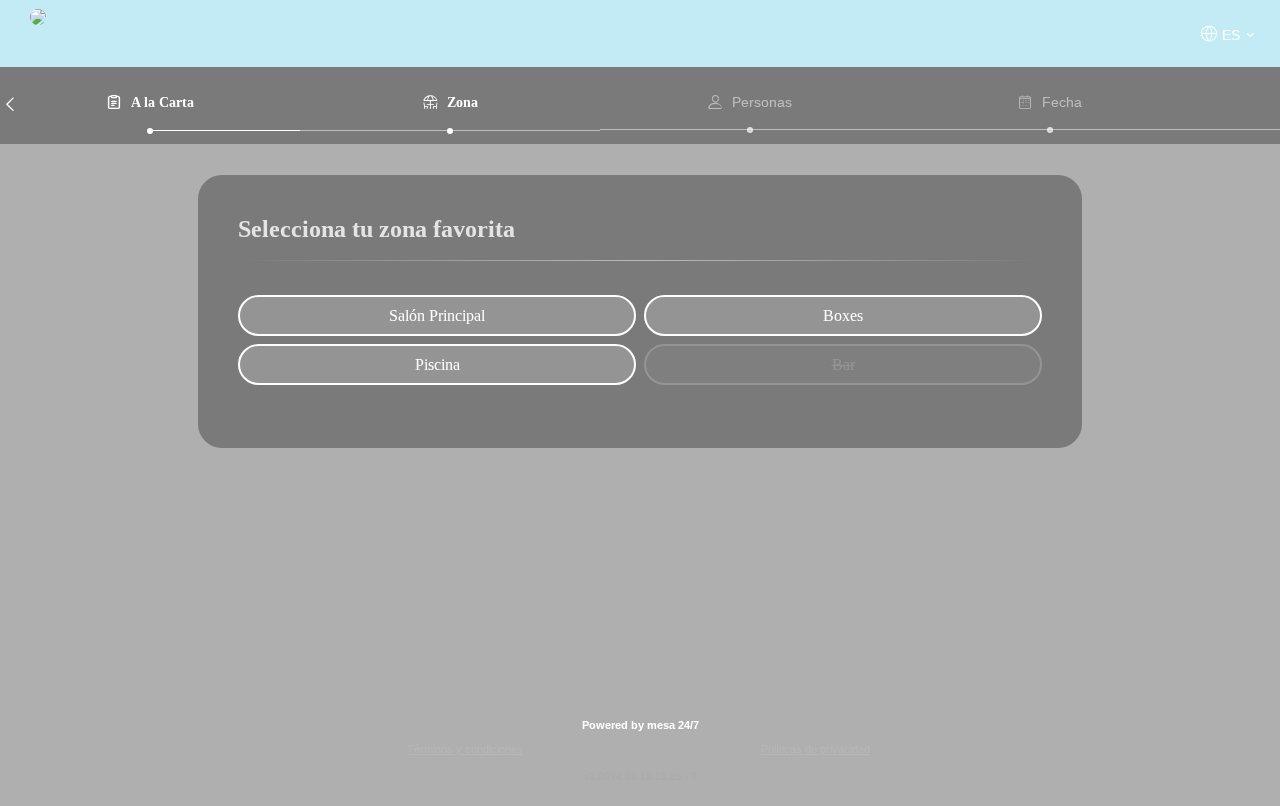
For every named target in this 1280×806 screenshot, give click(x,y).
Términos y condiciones (465, 749)
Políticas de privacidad (815, 749)
